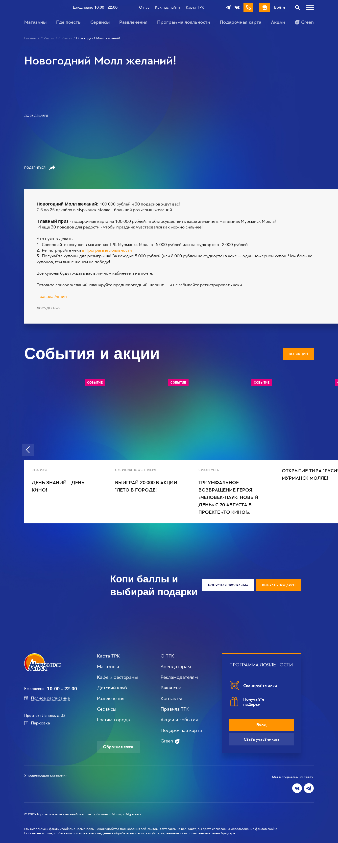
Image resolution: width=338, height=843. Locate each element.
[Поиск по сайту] (297, 7)
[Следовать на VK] (297, 788)
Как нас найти (167, 7)
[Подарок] (264, 7)
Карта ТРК (195, 7)
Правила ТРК (175, 709)
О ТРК (167, 656)
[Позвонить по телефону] (248, 7)
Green (307, 22)
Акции (278, 22)
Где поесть (68, 22)
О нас (144, 7)
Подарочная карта (240, 22)
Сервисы (100, 22)
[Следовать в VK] (237, 7)
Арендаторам (176, 667)
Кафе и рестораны (117, 677)
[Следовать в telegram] (228, 7)
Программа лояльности (183, 22)
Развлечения (133, 22)
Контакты (171, 698)
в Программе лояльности (107, 250)
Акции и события (179, 720)
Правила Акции (52, 296)
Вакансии (171, 688)
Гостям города (113, 720)
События (47, 38)
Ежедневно (95, 7)
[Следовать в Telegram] (309, 788)
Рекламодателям (179, 677)
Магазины (35, 22)
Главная (30, 38)
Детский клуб (112, 688)
